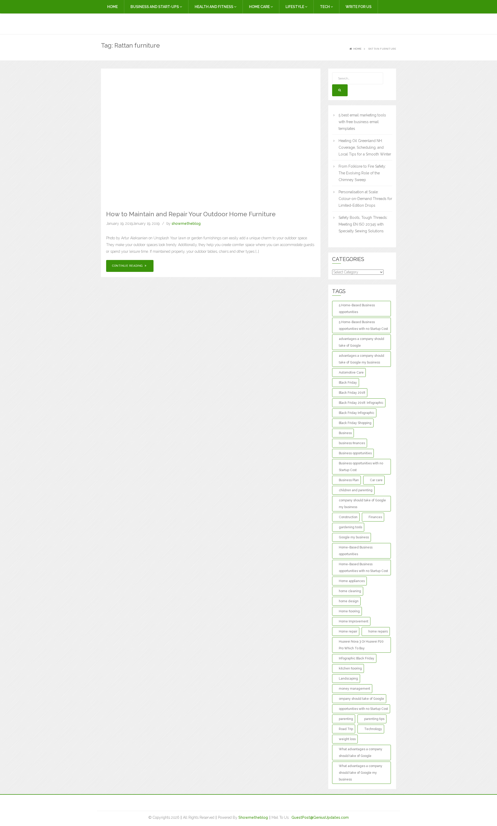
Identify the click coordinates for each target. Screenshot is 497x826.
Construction (348, 517)
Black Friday (348, 382)
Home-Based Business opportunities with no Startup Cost (363, 567)
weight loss (347, 739)
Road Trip (346, 729)
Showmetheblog (253, 817)
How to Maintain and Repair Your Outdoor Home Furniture (191, 214)
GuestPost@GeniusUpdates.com (320, 817)
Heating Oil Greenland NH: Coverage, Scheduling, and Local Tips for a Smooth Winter (365, 147)
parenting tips (374, 719)
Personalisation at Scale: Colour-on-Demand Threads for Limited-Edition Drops (365, 198)
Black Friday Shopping (355, 423)
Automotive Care (351, 372)
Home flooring (349, 611)
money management (354, 688)
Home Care (260, 7)
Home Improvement (353, 621)
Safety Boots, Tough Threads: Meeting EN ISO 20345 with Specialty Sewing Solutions (363, 224)
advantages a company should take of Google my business (361, 359)
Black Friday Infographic (356, 413)
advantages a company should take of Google (361, 342)
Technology (373, 729)
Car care (376, 480)
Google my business (354, 537)
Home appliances (352, 581)
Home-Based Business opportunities (355, 551)
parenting (346, 719)
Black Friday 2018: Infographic (361, 403)
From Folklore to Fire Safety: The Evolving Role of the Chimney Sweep (362, 173)
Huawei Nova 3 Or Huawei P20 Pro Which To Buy (361, 645)
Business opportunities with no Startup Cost (361, 467)
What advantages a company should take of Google (360, 752)
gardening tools (350, 527)
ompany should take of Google (361, 699)
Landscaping (348, 678)
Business (345, 433)
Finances (375, 517)
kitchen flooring (350, 668)
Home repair (348, 631)
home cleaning (350, 591)
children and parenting (355, 490)
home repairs (378, 631)
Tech (325, 7)
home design (349, 601)
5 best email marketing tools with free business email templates (362, 122)
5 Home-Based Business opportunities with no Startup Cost (363, 325)
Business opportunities (355, 453)
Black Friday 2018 (352, 393)
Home (112, 7)
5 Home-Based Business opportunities (357, 308)
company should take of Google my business (362, 503)
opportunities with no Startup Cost (363, 709)
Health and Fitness (214, 7)
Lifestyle (295, 7)
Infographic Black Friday (356, 658)
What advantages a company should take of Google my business (360, 772)
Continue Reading (128, 265)
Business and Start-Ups (155, 7)
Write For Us (358, 7)
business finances (352, 443)
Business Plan (349, 480)
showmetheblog (186, 223)
